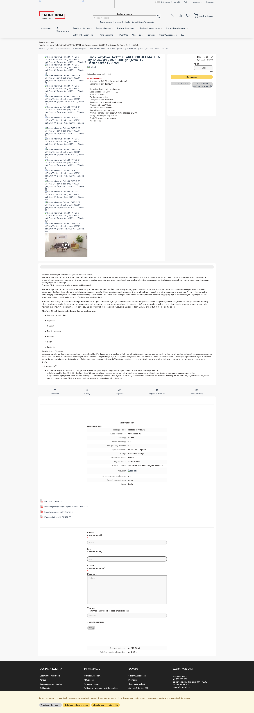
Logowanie (197, 2)
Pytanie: (96, 566)
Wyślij (91, 628)
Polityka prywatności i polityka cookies (101, 688)
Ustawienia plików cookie (50, 705)
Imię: (94, 550)
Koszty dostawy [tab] (196, 393)
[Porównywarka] (180, 15)
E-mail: (94, 533)
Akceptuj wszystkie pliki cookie (105, 705)
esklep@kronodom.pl (182, 687)
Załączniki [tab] (119, 393)
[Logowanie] (172, 15)
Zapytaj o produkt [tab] (157, 393)
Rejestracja (210, 2)
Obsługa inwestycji (136, 684)
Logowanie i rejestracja (50, 676)
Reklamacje (45, 688)
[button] (186, 2)
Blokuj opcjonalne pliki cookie (76, 705)
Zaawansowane (106, 22)
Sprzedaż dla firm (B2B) (138, 688)
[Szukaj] (158, 16)
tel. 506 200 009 (180, 679)
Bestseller (126, 22)
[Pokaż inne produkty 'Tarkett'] (91, 67)
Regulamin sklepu (91, 684)
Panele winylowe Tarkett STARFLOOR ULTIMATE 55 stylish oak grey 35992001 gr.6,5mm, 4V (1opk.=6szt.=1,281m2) (120, 48)
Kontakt (43, 680)
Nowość (135, 22)
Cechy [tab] (87, 393)
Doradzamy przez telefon (51, 684)
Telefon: (108, 609)
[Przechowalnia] (188, 15)
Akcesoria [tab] (55, 393)
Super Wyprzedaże (146, 22)
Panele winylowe (63, 48)
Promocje (117, 22)
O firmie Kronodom (92, 676)
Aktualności (89, 680)
